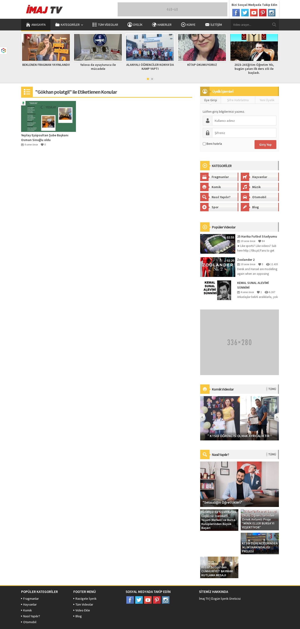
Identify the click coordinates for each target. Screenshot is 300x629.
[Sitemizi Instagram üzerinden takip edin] (271, 12)
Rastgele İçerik (86, 598)
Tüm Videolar (108, 24)
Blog (255, 207)
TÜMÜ (272, 389)
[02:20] (217, 267)
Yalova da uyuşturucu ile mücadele (98, 67)
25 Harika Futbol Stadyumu (257, 236)
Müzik (256, 187)
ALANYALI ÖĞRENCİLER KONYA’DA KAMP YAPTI (150, 67)
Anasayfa (38, 24)
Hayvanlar (259, 177)
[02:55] (217, 244)
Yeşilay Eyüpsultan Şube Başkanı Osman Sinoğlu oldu (44, 137)
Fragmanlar (220, 177)
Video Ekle (82, 610)
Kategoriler (70, 24)
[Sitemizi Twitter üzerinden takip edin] (245, 12)
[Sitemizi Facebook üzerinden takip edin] (236, 12)
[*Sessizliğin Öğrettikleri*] (239, 484)
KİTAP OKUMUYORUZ (202, 65)
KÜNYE (191, 24)
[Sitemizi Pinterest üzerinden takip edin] (262, 12)
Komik (216, 187)
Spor (215, 207)
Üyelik (137, 24)
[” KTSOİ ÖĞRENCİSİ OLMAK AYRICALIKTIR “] (239, 418)
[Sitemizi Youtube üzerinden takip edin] (254, 12)
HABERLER (165, 24)
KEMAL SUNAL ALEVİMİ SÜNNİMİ (253, 285)
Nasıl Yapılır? (221, 197)
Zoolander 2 (246, 259)
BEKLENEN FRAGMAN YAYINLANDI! (46, 65)
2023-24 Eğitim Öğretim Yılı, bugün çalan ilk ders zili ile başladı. (254, 69)
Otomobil (259, 197)
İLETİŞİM (216, 24)
